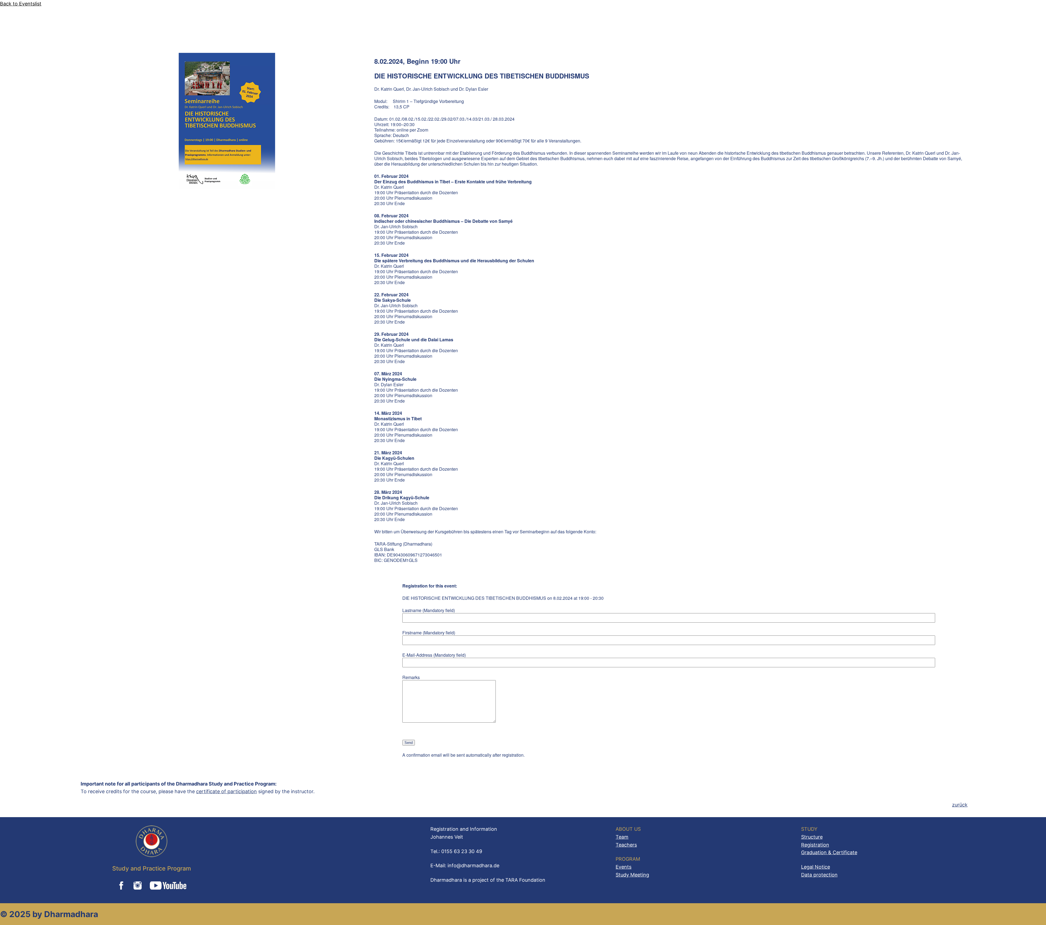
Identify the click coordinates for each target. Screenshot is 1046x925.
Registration (815, 845)
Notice (822, 867)
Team (622, 837)
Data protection (819, 875)
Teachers (626, 845)
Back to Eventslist (20, 4)
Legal (808, 867)
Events (623, 867)
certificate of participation (226, 791)
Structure (812, 837)
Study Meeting (632, 875)
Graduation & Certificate (829, 852)
